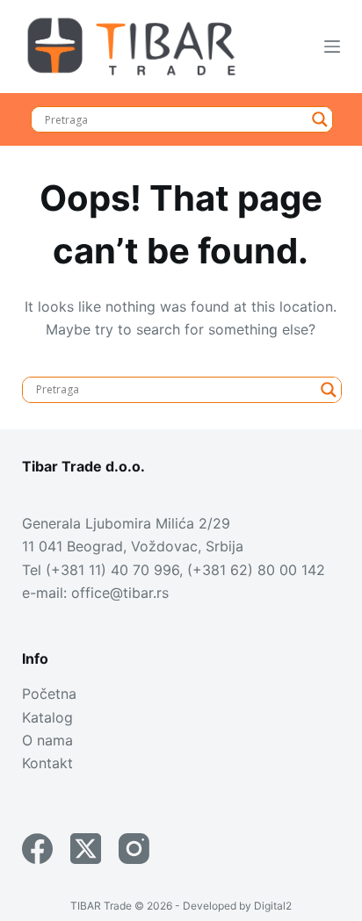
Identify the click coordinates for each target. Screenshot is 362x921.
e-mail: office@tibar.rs (95, 592)
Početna (49, 693)
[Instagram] (134, 848)
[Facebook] (37, 848)
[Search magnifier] (320, 119)
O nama (47, 740)
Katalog (47, 717)
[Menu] (332, 46)
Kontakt (47, 763)
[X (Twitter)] (85, 848)
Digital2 (273, 905)
